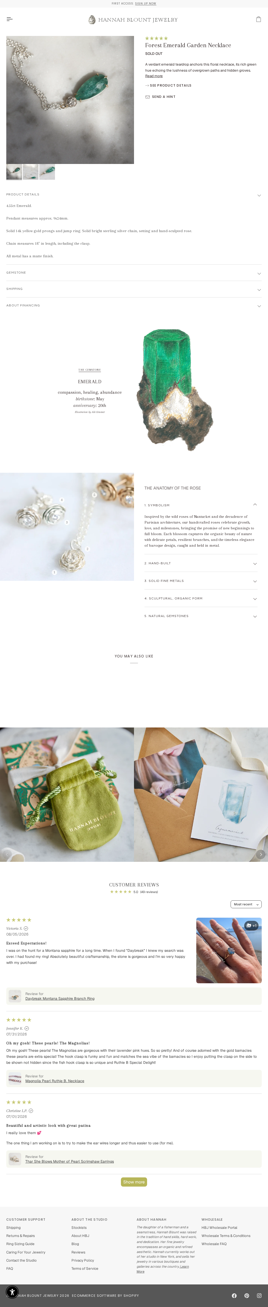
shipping (14, 289)
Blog (75, 1243)
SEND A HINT (164, 96)
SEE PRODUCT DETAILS (170, 85)
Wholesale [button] (212, 1219)
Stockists (79, 1227)
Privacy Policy (82, 1260)
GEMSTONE (16, 272)
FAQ (9, 1268)
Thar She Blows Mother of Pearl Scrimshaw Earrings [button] (69, 1161)
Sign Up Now (145, 4)
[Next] (260, 854)
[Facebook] (234, 1295)
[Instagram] (259, 1295)
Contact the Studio (21, 1260)
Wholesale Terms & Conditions (226, 1235)
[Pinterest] (246, 1295)
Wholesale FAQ (214, 1243)
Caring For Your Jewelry (25, 1252)
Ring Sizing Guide (20, 1243)
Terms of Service (84, 1268)
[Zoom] (70, 100)
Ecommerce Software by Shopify (105, 1295)
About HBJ (80, 1235)
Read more (154, 75)
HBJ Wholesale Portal (219, 1227)
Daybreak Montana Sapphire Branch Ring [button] (59, 998)
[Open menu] (14, 19)
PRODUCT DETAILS (23, 194)
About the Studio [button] (89, 1219)
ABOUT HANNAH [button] (152, 1219)
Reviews (78, 1252)
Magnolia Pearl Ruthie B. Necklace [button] (54, 1080)
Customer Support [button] (26, 1219)
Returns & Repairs (20, 1235)
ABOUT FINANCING (23, 305)
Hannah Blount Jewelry (35, 1295)
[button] (156, 38)
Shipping (13, 1227)
